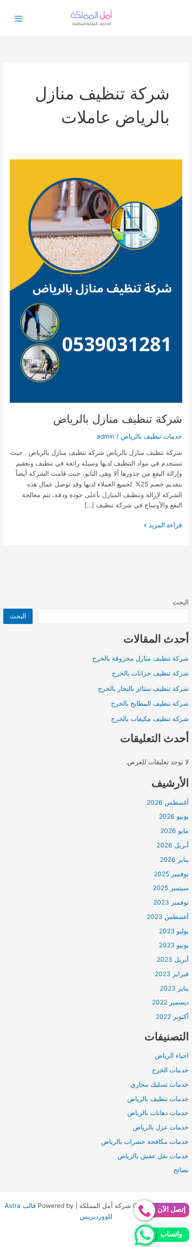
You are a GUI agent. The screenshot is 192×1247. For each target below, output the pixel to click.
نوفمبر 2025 (171, 874)
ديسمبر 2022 (170, 1002)
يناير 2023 (174, 988)
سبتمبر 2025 (171, 888)
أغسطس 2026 (168, 802)
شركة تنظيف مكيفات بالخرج (150, 718)
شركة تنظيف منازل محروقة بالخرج (140, 658)
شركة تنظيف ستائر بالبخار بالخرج (143, 688)
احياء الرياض (172, 1055)
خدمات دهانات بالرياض (158, 1112)
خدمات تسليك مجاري (159, 1084)
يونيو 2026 (174, 816)
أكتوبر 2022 (172, 1016)
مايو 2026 (174, 830)
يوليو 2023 (174, 931)
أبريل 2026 (173, 845)
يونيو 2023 (174, 945)
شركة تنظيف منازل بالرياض (117, 419)
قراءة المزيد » (163, 526)
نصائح (181, 1170)
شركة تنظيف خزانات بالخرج (150, 673)
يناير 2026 (174, 859)
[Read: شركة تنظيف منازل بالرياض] (96, 280)
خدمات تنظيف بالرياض (158, 1099)
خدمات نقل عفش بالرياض (153, 1156)
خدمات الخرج (170, 1070)
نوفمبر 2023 (171, 902)
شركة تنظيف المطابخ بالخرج (150, 703)
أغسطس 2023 (168, 916)
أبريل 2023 (173, 959)
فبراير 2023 (172, 974)
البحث (180, 602)
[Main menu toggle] (18, 18)
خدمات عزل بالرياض (161, 1127)
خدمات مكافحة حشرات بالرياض (145, 1141)
